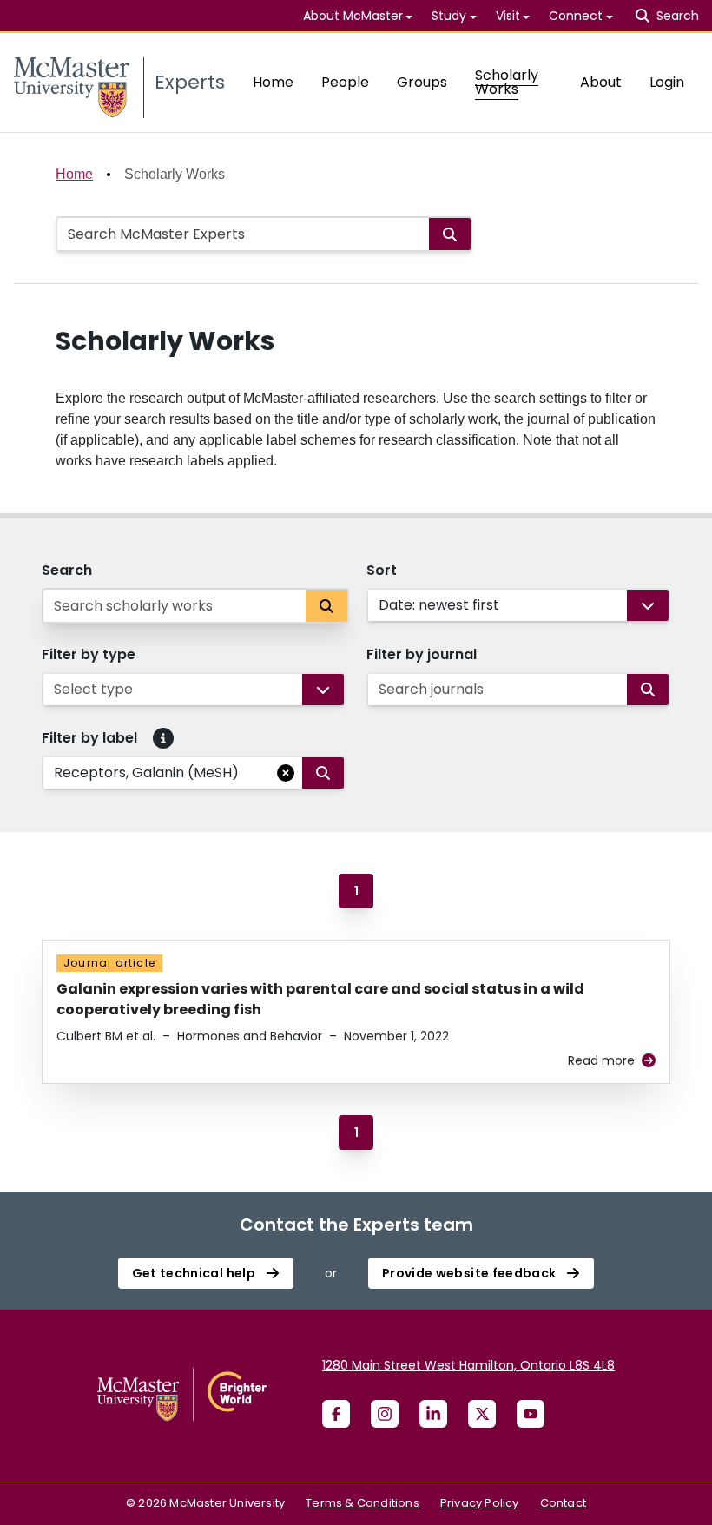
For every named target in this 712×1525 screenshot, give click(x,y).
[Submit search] (450, 234)
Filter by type (88, 654)
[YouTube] (530, 1414)
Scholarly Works (506, 82)
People (345, 82)
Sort (381, 570)
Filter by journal (421, 654)
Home (273, 82)
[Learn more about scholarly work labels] (163, 738)
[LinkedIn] (433, 1414)
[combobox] (380, 605)
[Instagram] (385, 1414)
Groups (422, 82)
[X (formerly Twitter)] (482, 1414)
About (601, 82)
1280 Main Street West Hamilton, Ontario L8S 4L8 (468, 1365)
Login (666, 82)
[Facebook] (336, 1414)
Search (67, 570)
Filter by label (89, 738)
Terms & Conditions (362, 1503)
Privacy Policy (479, 1503)
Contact (563, 1503)
